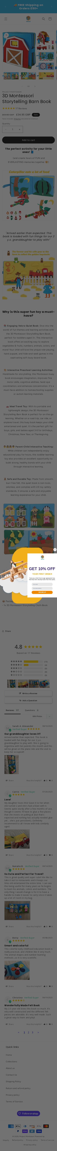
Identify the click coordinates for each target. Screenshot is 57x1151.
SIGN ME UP (42, 592)
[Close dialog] (55, 549)
